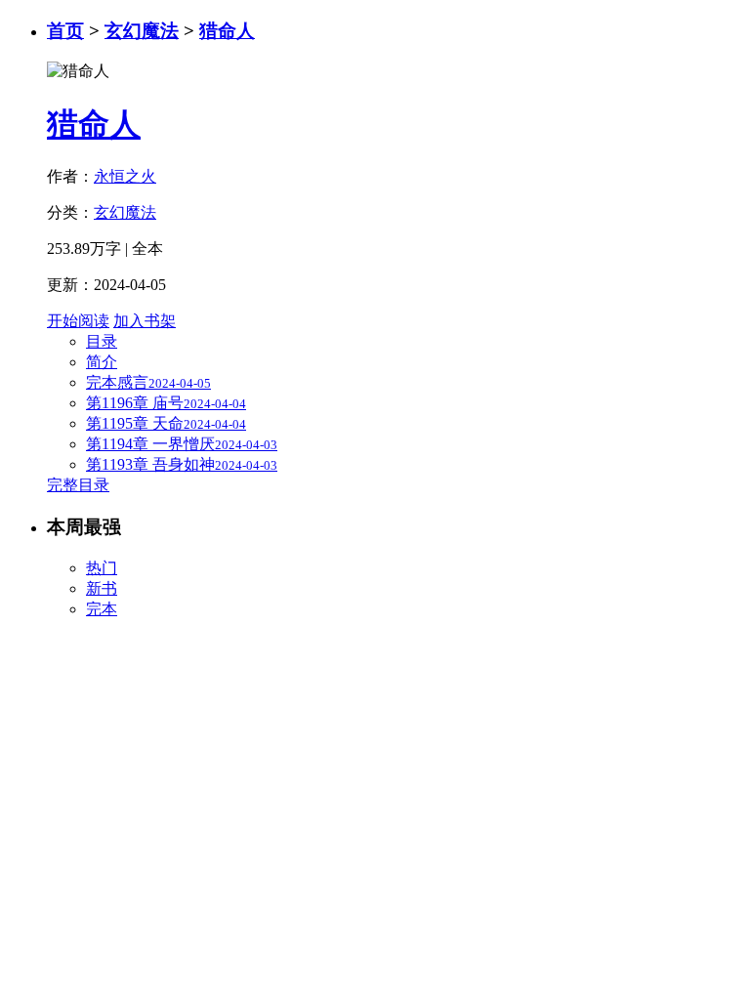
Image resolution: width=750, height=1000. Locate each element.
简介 (101, 362)
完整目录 (78, 485)
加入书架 (144, 320)
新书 (101, 588)
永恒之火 (125, 176)
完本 (101, 609)
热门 (101, 568)
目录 (101, 341)
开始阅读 (78, 320)
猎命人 (227, 31)
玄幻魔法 (141, 31)
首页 (65, 31)
